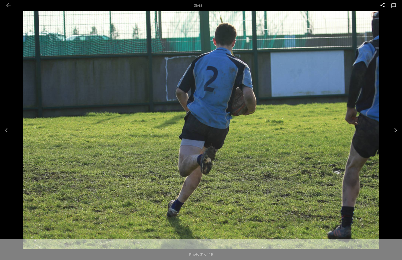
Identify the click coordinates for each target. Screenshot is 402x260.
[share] (382, 5)
